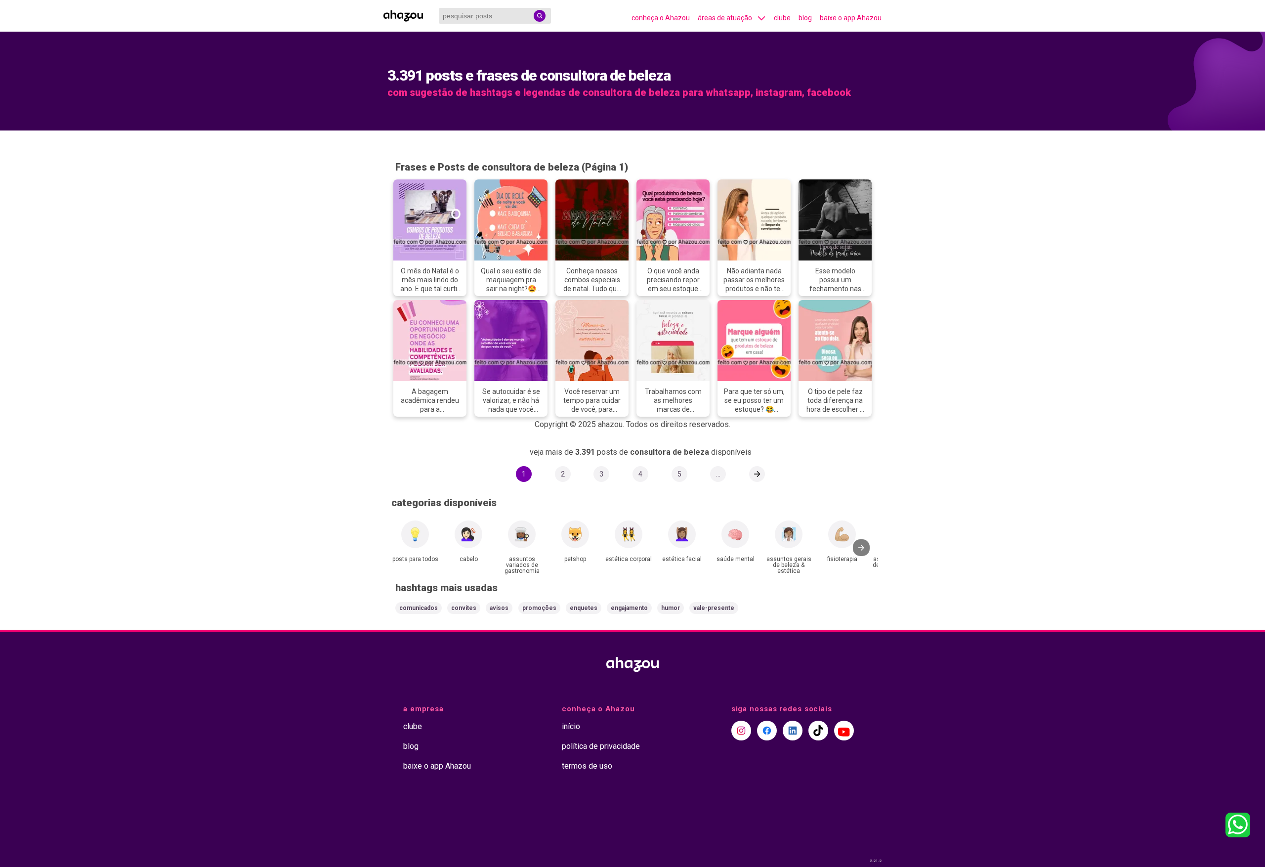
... (718, 474)
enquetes (583, 608)
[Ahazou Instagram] (741, 730)
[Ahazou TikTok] (818, 730)
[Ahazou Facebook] (767, 730)
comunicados (418, 608)
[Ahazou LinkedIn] (792, 730)
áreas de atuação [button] (725, 18)
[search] (540, 16)
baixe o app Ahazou (851, 18)
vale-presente (713, 608)
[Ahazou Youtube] (844, 730)
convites (463, 608)
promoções (539, 608)
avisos (499, 608)
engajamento (629, 608)
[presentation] (861, 547)
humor (670, 608)
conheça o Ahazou (661, 18)
